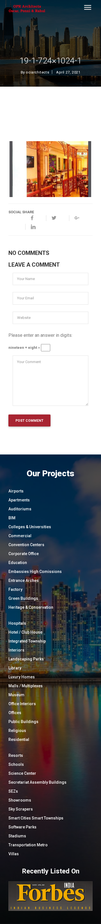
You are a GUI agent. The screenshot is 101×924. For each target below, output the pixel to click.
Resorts (15, 755)
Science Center (22, 773)
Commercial (19, 536)
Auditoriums (19, 509)
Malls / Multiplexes (25, 686)
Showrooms (19, 800)
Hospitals (17, 623)
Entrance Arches (23, 580)
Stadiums (17, 836)
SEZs (13, 791)
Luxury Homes (21, 677)
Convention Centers (26, 544)
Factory (15, 589)
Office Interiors (22, 704)
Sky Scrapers (20, 809)
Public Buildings (23, 721)
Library (14, 668)
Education (17, 562)
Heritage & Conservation (30, 607)
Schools (16, 764)
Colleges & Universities (29, 527)
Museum (16, 695)
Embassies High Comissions (35, 571)
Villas (13, 854)
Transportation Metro (28, 845)
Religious (17, 730)
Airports (16, 491)
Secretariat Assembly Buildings (37, 782)
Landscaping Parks (26, 659)
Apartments (19, 500)
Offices (14, 712)
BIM (11, 518)
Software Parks (22, 827)
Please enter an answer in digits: (40, 335)
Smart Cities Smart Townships (35, 818)
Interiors (16, 650)
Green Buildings (23, 598)
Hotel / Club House (25, 632)
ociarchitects (37, 72)
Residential (18, 739)
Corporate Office (23, 553)
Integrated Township (27, 641)
